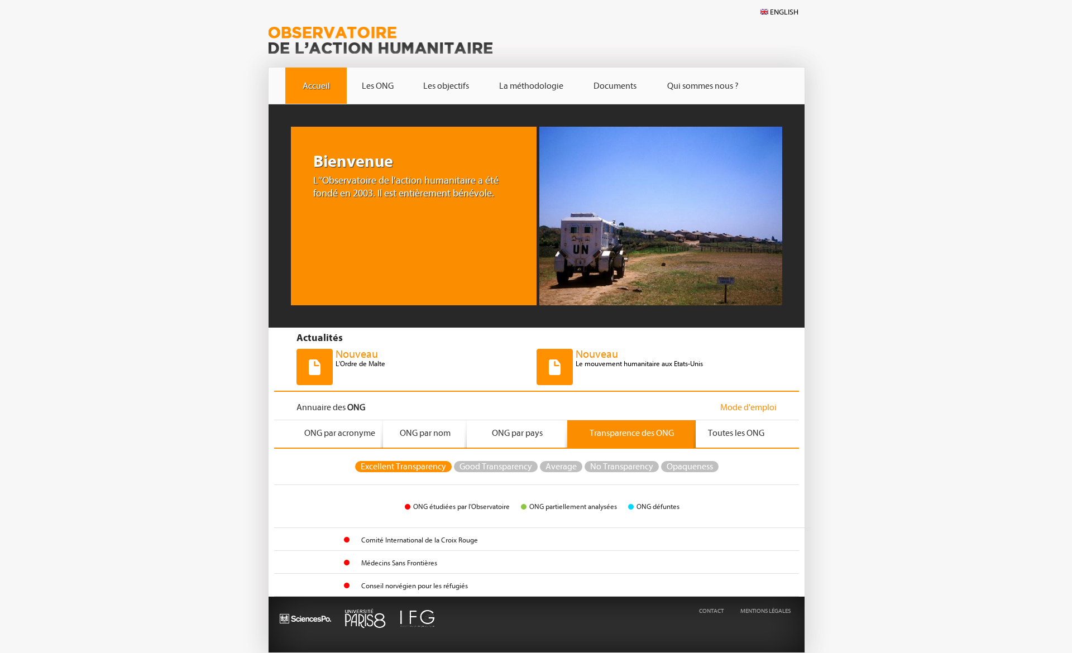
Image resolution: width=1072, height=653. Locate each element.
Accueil (316, 86)
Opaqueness (690, 467)
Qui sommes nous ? (703, 86)
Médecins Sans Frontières (399, 563)
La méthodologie (531, 86)
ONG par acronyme (339, 433)
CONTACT (711, 610)
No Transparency (621, 467)
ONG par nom (425, 433)
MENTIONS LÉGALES (765, 610)
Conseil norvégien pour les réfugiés (414, 586)
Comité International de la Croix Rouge (419, 540)
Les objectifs (446, 86)
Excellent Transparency (403, 467)
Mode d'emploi (748, 407)
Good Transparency (496, 467)
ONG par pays (517, 433)
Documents (615, 86)
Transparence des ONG (632, 433)
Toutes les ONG (736, 433)
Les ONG (378, 86)
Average (561, 467)
